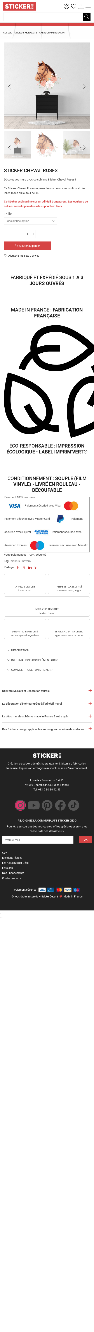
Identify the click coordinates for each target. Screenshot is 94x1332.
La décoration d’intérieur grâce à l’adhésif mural (32, 703)
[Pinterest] (47, 805)
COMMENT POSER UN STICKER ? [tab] (31, 669)
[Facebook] (60, 805)
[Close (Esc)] (0, 913)
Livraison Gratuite (24, 586)
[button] (66, 6)
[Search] (87, 17)
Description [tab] (20, 650)
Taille (8, 214)
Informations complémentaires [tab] (34, 660)
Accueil (7, 32)
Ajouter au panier (29, 245)
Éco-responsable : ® (47, 449)
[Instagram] (20, 805)
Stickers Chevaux (20, 561)
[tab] (47, 650)
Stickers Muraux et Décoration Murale (26, 691)
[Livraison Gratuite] (25, 580)
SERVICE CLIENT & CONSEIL (69, 631)
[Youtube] (33, 805)
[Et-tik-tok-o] (73, 805)
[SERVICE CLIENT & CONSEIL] (69, 625)
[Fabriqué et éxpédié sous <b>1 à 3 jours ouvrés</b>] (47, 265)
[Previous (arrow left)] (0, 917)
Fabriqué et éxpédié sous (47, 280)
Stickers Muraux (24, 32)
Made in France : (47, 313)
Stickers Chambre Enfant (51, 32)
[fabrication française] (47, 602)
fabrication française (47, 609)
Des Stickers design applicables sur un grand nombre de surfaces (43, 729)
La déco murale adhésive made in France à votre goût (35, 716)
